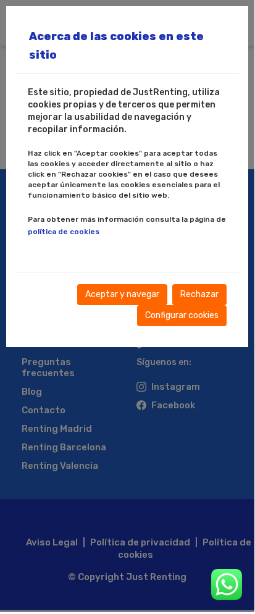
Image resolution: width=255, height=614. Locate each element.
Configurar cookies (182, 315)
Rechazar (199, 294)
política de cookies (63, 231)
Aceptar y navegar (122, 294)
